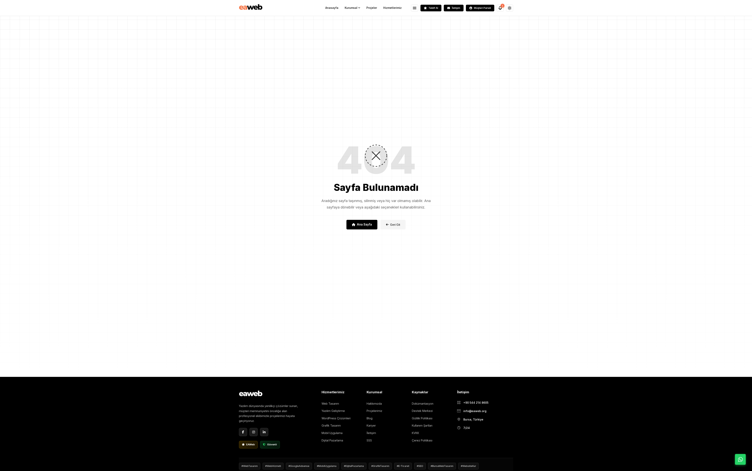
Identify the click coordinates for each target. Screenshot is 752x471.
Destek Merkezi (422, 410)
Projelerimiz (374, 410)
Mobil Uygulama (332, 433)
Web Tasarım (330, 403)
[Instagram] (253, 432)
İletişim (371, 433)
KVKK (415, 433)
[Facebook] (243, 432)
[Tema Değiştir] (509, 8)
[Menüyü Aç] (414, 8)
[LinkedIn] (264, 432)
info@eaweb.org (474, 411)
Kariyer (371, 425)
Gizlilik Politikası (422, 418)
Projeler (371, 7)
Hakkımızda (374, 403)
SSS (369, 440)
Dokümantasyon (422, 403)
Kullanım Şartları (422, 425)
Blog (369, 418)
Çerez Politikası (422, 440)
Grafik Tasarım (331, 425)
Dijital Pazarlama (332, 440)
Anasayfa (331, 7)
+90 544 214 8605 (475, 402)
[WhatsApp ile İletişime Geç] (740, 459)
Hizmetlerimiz (392, 7)
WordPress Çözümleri (336, 418)
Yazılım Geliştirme (333, 410)
